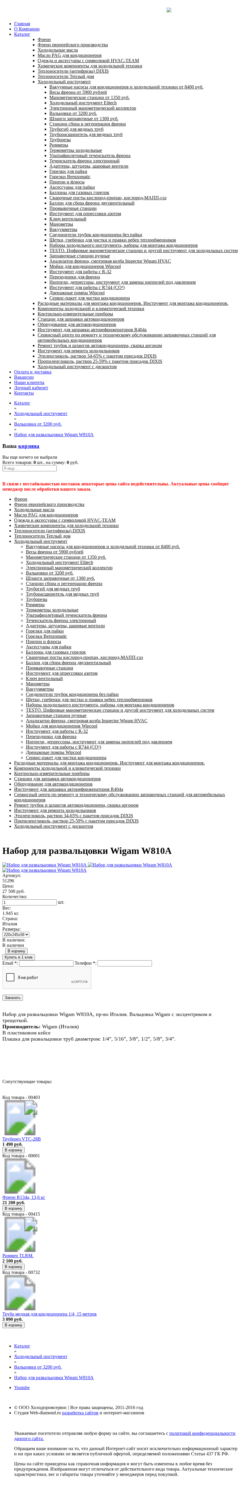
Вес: (6, 907)
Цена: (8, 885)
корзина (28, 446)
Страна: (10, 918)
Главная (22, 23)
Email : (10, 963)
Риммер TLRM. (18, 1255)
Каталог (22, 34)
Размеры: (11, 929)
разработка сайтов (80, 1412)
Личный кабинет (31, 387)
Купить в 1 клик (19, 957)
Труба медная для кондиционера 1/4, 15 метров (49, 1313)
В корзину (16, 951)
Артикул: (11, 875)
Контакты (24, 392)
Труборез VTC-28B (21, 1138)
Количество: (14, 896)
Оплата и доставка (32, 371)
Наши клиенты (29, 382)
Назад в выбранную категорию (33, 1060)
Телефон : (85, 963)
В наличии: (13, 939)
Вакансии (24, 377)
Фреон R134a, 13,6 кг (23, 1197)
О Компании (27, 28)
